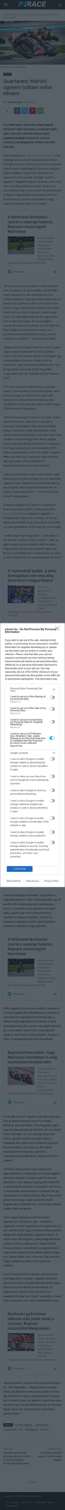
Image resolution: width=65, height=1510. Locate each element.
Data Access (32, 881)
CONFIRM (20, 869)
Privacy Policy (51, 881)
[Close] (58, 629)
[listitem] (32, 689)
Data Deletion (13, 881)
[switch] (52, 697)
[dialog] (32, 755)
